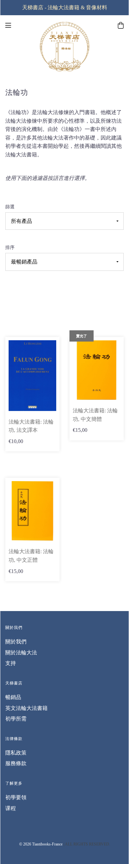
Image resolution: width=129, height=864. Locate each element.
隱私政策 (15, 753)
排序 (10, 247)
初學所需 (15, 718)
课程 (10, 808)
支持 (10, 663)
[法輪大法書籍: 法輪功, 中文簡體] (96, 369)
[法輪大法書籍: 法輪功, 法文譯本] (32, 375)
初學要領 (15, 797)
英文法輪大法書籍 (26, 708)
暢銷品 (13, 697)
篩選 (10, 206)
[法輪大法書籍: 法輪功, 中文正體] (32, 510)
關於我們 (15, 641)
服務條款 (15, 763)
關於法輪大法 (21, 652)
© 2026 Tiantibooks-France (41, 844)
